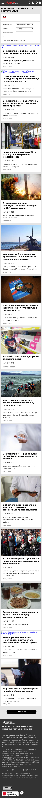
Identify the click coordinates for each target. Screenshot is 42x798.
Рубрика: (5, 28)
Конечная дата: (7, 37)
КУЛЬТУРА (7, 272)
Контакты (6, 726)
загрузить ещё (21, 711)
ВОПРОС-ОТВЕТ (9, 367)
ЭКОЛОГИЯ (7, 169)
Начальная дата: (8, 33)
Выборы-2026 (27, 726)
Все (4, 16)
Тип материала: (7, 24)
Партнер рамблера (19, 788)
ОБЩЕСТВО (7, 66)
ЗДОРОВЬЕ (7, 471)
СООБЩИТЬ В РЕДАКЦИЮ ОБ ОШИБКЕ (17, 729)
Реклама (16, 726)
